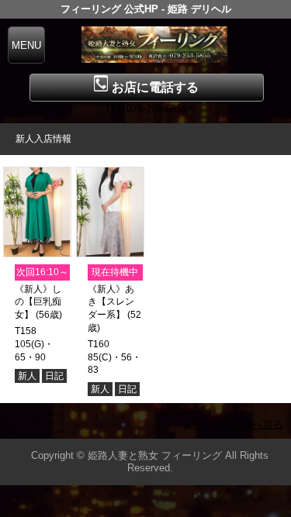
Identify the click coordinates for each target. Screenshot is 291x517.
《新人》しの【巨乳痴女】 (38, 302)
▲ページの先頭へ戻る (232, 424)
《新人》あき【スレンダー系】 (111, 302)
